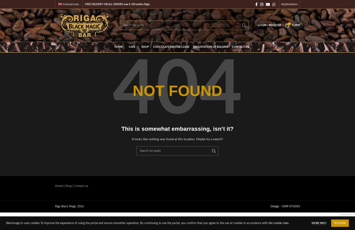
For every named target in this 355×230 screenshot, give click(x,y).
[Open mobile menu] (57, 47)
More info (319, 223)
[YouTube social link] (268, 4)
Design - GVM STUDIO (285, 206)
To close (340, 223)
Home (59, 186)
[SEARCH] (244, 25)
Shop (68, 186)
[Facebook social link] (256, 4)
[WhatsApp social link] (274, 4)
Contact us (81, 186)
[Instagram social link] (262, 4)
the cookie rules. (279, 223)
